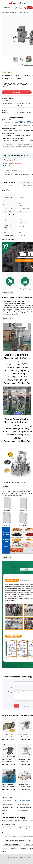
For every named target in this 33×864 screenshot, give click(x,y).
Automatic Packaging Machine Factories (13, 840)
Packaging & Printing (11, 12)
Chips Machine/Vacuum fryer (24, 807)
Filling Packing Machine (25, 828)
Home (3, 12)
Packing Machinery (22, 12)
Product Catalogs (25, 800)
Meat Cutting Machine (23, 804)
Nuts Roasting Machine (8, 807)
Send (16, 706)
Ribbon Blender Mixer (22, 810)
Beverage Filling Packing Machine (11, 844)
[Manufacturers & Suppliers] (16, 3)
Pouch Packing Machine (9, 828)
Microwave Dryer (6, 810)
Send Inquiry (17, 92)
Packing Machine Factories (10, 836)
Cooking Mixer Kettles (7, 804)
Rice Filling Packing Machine (10, 848)
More (3, 851)
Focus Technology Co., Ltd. (21, 857)
